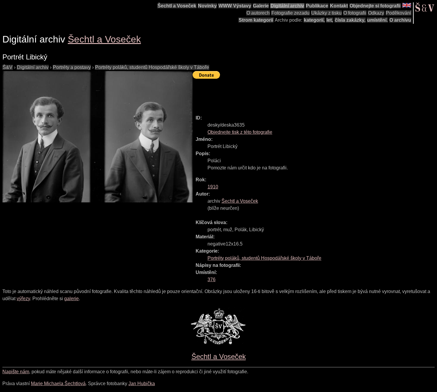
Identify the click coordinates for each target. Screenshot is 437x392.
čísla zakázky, (350, 20)
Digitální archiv (287, 5)
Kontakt (339, 5)
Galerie (261, 5)
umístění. (377, 20)
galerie (71, 298)
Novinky (207, 5)
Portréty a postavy (72, 67)
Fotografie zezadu (290, 12)
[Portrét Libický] (97, 136)
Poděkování (398, 12)
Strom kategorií (256, 20)
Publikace (317, 5)
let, (329, 20)
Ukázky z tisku (326, 12)
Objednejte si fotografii (375, 5)
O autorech (258, 12)
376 (212, 279)
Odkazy (376, 12)
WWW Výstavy (234, 5)
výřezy (23, 298)
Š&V (7, 67)
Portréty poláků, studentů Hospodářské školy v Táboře (152, 67)
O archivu (400, 20)
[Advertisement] (301, 94)
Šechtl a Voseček (177, 5)
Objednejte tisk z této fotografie (240, 132)
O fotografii (354, 12)
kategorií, (314, 20)
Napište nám (15, 371)
